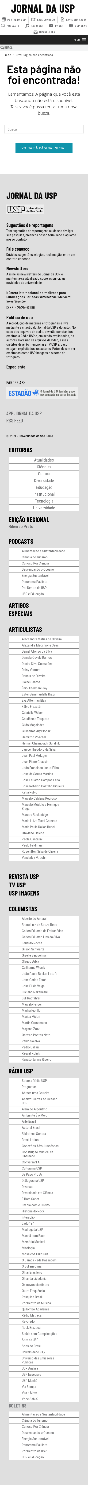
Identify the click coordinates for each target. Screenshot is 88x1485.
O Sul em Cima (32, 1266)
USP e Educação (33, 594)
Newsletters (17, 268)
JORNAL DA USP (43, 8)
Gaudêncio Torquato (35, 719)
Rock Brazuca (31, 1327)
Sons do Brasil (31, 1346)
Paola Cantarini (32, 839)
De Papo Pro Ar (32, 1174)
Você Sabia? (30, 1399)
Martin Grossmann (34, 1023)
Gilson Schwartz (33, 949)
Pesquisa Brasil (32, 1297)
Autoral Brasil (31, 1127)
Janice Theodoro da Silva (39, 749)
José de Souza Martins (37, 774)
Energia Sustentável (35, 575)
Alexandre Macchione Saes (40, 645)
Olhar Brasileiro (32, 1272)
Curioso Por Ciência (35, 563)
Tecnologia (44, 501)
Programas (29, 1087)
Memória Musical (33, 1242)
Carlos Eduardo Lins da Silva (41, 937)
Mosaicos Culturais (35, 1254)
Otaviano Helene (33, 833)
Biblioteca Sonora (34, 1134)
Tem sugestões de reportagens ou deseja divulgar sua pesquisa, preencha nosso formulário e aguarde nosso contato (41, 235)
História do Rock (33, 1211)
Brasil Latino (30, 1140)
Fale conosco (17, 249)
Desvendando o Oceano (38, 569)
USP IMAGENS (24, 893)
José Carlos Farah (34, 980)
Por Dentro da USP (34, 588)
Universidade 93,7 (33, 1352)
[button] (76, 40)
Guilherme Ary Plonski (36, 731)
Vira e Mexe (30, 1393)
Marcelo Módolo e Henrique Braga (40, 806)
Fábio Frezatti (31, 706)
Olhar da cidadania (34, 1278)
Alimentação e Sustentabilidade (43, 551)
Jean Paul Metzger (34, 755)
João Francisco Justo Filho (40, 768)
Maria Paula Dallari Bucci (38, 827)
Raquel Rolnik (31, 1053)
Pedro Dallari (30, 1047)
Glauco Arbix (30, 961)
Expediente (15, 366)
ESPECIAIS (21, 614)
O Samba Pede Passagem (39, 1260)
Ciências (44, 466)
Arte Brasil (29, 1121)
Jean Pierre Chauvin (35, 762)
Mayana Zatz (31, 1029)
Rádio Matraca (32, 1315)
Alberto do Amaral (34, 918)
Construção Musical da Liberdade (37, 1154)
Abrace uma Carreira (35, 1093)
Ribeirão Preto (21, 526)
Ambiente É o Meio (34, 1115)
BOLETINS (18, 1405)
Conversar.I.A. (31, 1162)
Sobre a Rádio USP (34, 1081)
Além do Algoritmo (34, 1109)
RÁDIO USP (21, 1071)
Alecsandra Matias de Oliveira (42, 639)
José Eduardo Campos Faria (41, 780)
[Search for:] (44, 128)
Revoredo (28, 1321)
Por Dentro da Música (36, 1303)
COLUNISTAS (23, 909)
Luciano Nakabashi (35, 992)
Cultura (44, 473)
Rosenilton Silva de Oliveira (40, 851)
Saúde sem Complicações (39, 1334)
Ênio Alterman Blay (34, 688)
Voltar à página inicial (44, 148)
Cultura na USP (32, 1168)
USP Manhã (29, 1381)
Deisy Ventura (31, 670)
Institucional (44, 494)
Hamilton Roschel (34, 737)
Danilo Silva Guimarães (37, 664)
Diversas (27, 1187)
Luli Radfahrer (31, 998)
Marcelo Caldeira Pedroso (39, 798)
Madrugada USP (32, 1229)
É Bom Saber (30, 1199)
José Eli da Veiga (33, 986)
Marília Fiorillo (31, 1010)
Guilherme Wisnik (33, 967)
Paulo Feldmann (32, 845)
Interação (28, 1217)
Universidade (44, 507)
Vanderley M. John (34, 857)
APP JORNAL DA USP (24, 413)
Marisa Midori (31, 1017)
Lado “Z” (28, 1223)
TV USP (17, 885)
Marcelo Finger (32, 1004)
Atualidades (44, 460)
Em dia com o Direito (36, 1205)
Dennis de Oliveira (34, 676)
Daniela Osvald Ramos (37, 657)
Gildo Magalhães (33, 725)
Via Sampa (29, 1387)
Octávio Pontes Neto (36, 1035)
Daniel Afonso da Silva (37, 651)
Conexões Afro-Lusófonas (40, 1146)
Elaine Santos (31, 682)
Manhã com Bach (33, 1236)
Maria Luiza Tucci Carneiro (39, 821)
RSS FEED (14, 420)
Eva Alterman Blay (34, 700)
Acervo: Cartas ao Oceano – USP (41, 1101)
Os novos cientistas (35, 1285)
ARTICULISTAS (25, 629)
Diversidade (44, 480)
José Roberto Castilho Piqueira (43, 786)
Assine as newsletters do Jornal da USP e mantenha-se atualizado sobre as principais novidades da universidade (35, 278)
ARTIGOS (19, 605)
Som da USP (30, 1340)
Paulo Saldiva (31, 1041)
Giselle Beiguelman (34, 955)
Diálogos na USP (33, 1180)
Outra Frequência (33, 1291)
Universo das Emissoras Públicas (38, 1360)
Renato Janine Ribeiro (36, 1059)
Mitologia (28, 1248)
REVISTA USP (24, 876)
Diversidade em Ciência (37, 1193)
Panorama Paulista (34, 582)
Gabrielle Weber (32, 713)
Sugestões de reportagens (29, 225)
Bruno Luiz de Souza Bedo (39, 925)
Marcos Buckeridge (35, 815)
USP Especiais (31, 1374)
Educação (44, 487)
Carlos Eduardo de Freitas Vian (42, 931)
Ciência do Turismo (35, 557)
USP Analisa (30, 1368)
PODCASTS (21, 541)
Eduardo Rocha (32, 943)
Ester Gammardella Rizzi (38, 694)
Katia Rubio (29, 792)
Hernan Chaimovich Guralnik (41, 743)
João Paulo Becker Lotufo (39, 974)
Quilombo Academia (35, 1309)
